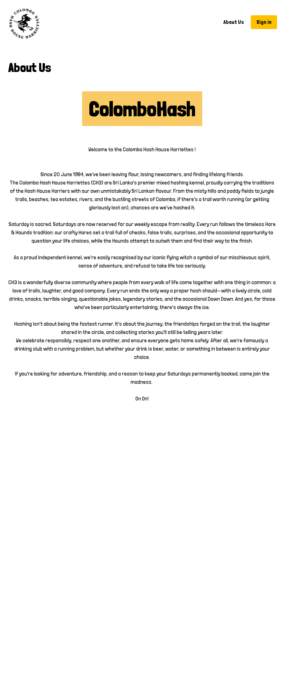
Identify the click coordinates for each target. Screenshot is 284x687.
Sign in (264, 22)
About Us (233, 22)
